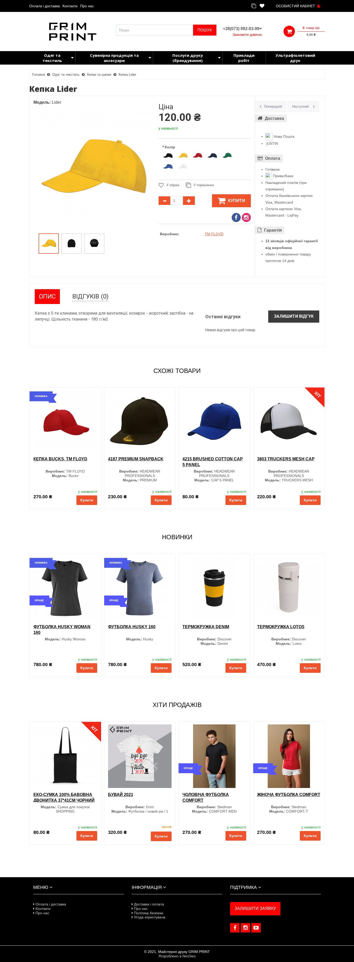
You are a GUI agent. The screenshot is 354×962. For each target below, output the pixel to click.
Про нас (87, 6)
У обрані (172, 185)
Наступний (300, 106)
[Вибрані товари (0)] (262, 6)
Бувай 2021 (120, 794)
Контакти (69, 6)
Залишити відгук (294, 316)
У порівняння (204, 185)
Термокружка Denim (205, 627)
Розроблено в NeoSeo (177, 956)
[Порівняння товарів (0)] (253, 6)
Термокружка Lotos (281, 627)
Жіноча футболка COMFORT (288, 794)
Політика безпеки (148, 913)
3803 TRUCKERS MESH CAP (286, 459)
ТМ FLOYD (214, 234)
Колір (170, 147)
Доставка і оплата (148, 904)
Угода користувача (149, 917)
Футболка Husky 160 (131, 627)
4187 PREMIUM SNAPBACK (136, 459)
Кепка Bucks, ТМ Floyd (60, 459)
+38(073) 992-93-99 (241, 28)
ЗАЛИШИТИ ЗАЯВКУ (255, 908)
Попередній (273, 106)
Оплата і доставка (44, 6)
